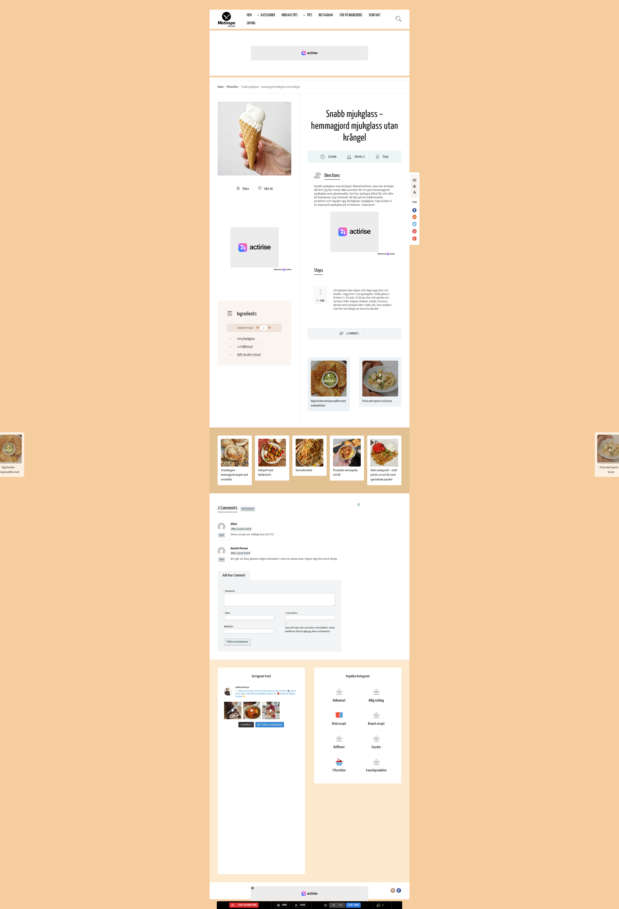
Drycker (376, 747)
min (340, 905)
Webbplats (228, 626)
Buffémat (339, 747)
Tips (309, 15)
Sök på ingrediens (350, 15)
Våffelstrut (247, 346)
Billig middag (376, 700)
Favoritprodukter (376, 770)
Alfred (234, 524)
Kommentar (229, 591)
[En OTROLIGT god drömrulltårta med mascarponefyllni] (232, 710)
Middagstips (290, 15)
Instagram (326, 15)
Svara (221, 535)
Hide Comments (248, 509)
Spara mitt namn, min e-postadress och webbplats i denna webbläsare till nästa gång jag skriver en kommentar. (310, 630)
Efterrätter (232, 86)
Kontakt (375, 15)
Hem (249, 15)
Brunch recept (376, 724)
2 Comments (352, 333)
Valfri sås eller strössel (249, 354)
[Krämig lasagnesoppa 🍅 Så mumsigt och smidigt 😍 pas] (251, 710)
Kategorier (268, 15)
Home (221, 86)
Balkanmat (339, 700)
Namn (227, 613)
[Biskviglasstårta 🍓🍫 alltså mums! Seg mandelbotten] (271, 710)
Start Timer (353, 905)
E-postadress (291, 613)
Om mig (251, 23)
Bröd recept (339, 724)
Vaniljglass (249, 338)
